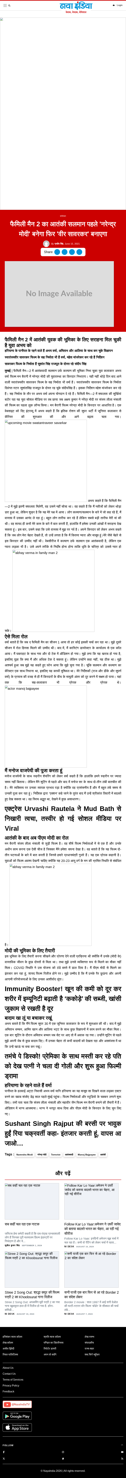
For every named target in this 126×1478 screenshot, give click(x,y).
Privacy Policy (11, 1385)
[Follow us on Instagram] (63, 1452)
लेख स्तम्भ (89, 1336)
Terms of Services (13, 1379)
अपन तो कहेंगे (50, 1354)
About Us (8, 1367)
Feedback (8, 1391)
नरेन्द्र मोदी (41, 1154)
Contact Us (9, 1373)
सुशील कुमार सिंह (12, 1245)
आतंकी (103, 1154)
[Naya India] (76, 12)
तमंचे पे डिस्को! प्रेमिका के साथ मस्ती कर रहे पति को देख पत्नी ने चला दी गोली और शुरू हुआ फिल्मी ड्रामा (63, 1066)
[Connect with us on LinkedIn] (63, 1458)
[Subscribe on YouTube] (122, 1452)
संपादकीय (89, 1342)
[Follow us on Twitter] (4, 1458)
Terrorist (55, 1154)
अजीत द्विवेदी (8, 1348)
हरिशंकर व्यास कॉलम (12, 1336)
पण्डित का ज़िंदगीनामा (53, 1342)
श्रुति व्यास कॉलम (52, 1336)
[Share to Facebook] (57, 252)
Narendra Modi (24, 1154)
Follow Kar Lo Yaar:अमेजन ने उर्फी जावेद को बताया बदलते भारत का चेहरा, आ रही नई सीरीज (92, 1229)
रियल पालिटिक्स (10, 1354)
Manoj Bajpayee (87, 1154)
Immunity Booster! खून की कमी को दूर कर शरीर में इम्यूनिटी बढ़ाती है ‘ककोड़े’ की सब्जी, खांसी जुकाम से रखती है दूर (63, 998)
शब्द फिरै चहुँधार (92, 1354)
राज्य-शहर (89, 1348)
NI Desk (69, 1246)
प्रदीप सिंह (57, 243)
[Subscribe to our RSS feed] (122, 1458)
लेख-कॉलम (8, 1342)
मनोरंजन (63, 216)
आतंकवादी (69, 1154)
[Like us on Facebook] (4, 1452)
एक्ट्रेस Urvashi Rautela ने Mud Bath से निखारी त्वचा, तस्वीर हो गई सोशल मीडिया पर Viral (63, 818)
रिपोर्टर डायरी (50, 1348)
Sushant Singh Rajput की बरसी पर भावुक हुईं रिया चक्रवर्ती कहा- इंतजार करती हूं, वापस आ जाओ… (63, 1133)
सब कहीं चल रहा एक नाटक (22, 1224)
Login (120, 5)
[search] (10, 6)
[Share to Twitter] (64, 252)
